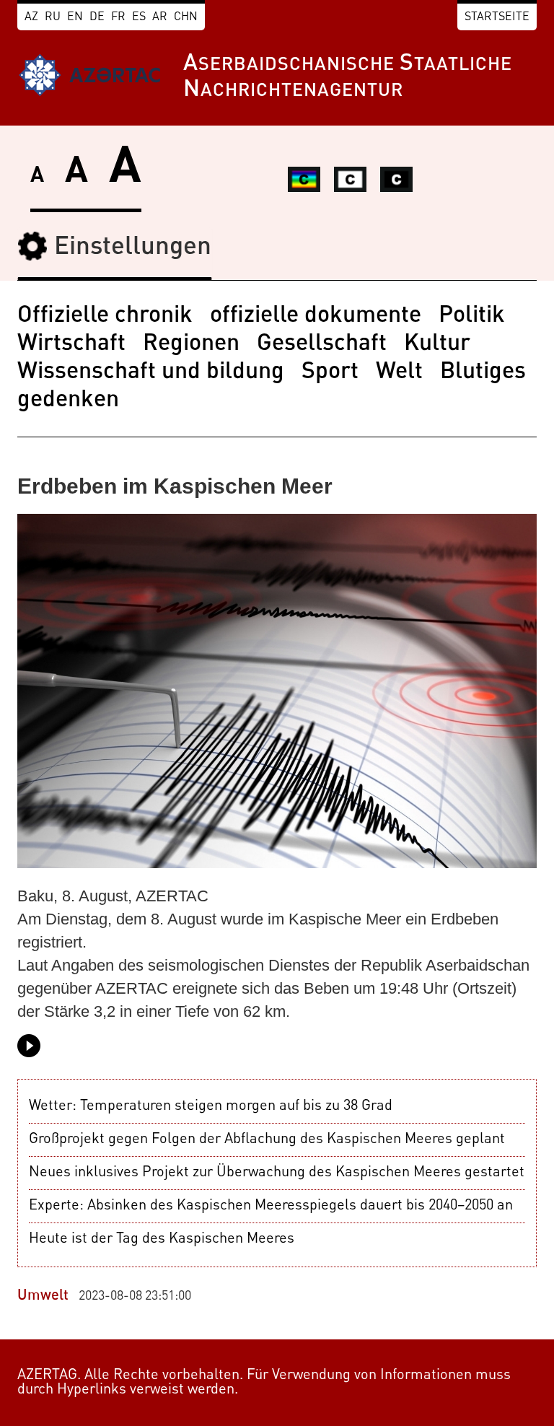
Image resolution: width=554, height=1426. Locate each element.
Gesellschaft (322, 344)
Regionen (191, 344)
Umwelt (43, 1296)
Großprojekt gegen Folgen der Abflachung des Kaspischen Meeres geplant (267, 1139)
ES (139, 17)
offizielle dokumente (315, 316)
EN (75, 17)
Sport (330, 372)
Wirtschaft (71, 344)
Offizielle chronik (105, 316)
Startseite (497, 17)
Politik (472, 316)
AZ (31, 17)
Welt (399, 372)
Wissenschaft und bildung (150, 372)
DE (97, 17)
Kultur (437, 344)
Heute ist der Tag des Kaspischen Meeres (161, 1239)
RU (53, 17)
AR (159, 17)
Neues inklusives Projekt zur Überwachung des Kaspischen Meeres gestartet (276, 1172)
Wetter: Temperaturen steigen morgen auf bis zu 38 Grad (210, 1106)
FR (118, 17)
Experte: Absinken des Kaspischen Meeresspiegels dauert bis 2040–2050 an (271, 1206)
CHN (186, 17)
